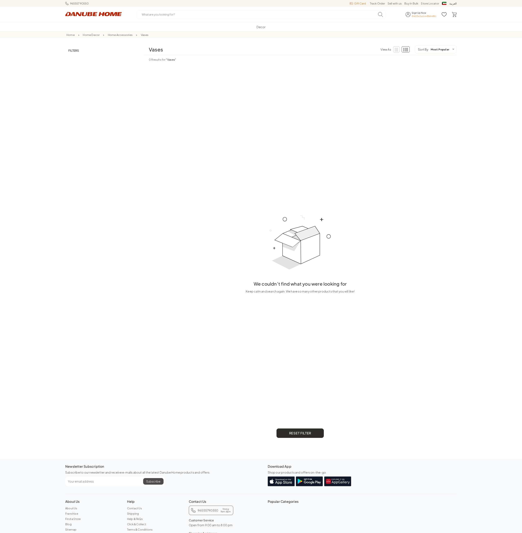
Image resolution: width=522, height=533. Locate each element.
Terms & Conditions (140, 529)
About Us (71, 508)
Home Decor (91, 35)
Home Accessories (120, 35)
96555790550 (79, 3)
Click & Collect (136, 524)
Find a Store (73, 519)
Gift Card (360, 3)
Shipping (133, 513)
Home (70, 35)
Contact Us (134, 508)
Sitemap (70, 529)
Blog (68, 524)
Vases (145, 35)
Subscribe (153, 481)
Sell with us (395, 3)
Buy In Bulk (411, 3)
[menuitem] (261, 26)
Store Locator (430, 3)
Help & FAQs (135, 519)
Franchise (71, 513)
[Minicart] (454, 14)
